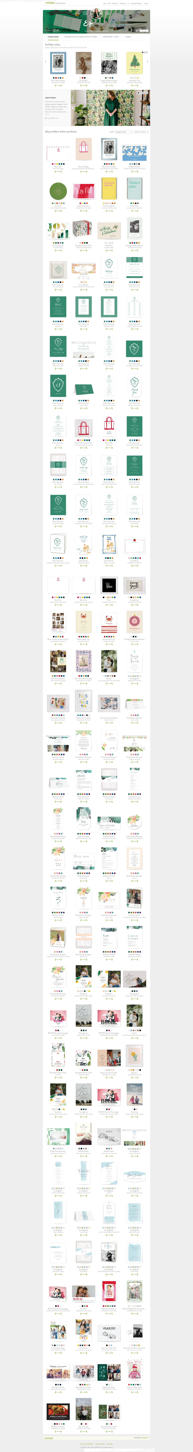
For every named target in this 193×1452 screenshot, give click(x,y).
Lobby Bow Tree (134, 80)
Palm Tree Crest (57, 285)
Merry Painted (83, 1426)
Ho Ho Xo (83, 1308)
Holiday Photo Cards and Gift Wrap (81, 37)
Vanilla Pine (109, 245)
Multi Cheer (83, 1348)
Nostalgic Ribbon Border (134, 245)
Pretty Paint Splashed (57, 1151)
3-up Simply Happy (58, 1348)
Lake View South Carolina (109, 718)
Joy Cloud (57, 206)
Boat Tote (58, 166)
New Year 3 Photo (58, 1387)
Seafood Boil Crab (83, 639)
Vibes (109, 600)
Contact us (145, 1438)
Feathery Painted (58, 757)
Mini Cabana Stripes (58, 80)
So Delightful (134, 678)
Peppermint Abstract (109, 1308)
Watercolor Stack (109, 1387)
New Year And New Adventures (134, 1348)
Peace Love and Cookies (109, 1072)
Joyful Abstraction (83, 206)
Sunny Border (83, 285)
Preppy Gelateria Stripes (108, 80)
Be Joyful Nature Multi (109, 1426)
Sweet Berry (134, 560)
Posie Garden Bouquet (134, 718)
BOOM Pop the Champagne (58, 1033)
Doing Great (134, 600)
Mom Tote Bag (83, 166)
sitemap (110, 1444)
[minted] (54, 3)
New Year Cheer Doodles (83, 678)
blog (104, 3)
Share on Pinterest (57, 31)
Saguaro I (134, 1072)
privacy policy (100, 1444)
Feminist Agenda (108, 206)
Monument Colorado (58, 718)
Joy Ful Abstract (57, 245)
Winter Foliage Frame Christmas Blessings (137, 1308)
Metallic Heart (109, 1151)
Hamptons (83, 993)
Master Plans (134, 206)
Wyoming (134, 1112)
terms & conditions (86, 1444)
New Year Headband (58, 678)
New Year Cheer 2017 (108, 1348)
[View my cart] (128, 3)
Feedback (122, 3)
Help (109, 3)
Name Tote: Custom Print (83, 443)
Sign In (146, 3)
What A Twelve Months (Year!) (57, 639)
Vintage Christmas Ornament (134, 639)
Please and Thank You (83, 718)
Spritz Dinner (83, 560)
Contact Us (115, 3)
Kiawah (108, 678)
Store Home (53, 37)
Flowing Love (134, 993)
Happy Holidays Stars (134, 1387)
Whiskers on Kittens (58, 1426)
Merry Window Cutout (83, 1387)
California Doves (134, 166)
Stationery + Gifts (111, 37)
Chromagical (83, 80)
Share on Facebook (54, 31)
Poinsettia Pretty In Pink (83, 245)
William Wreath (83, 1151)
